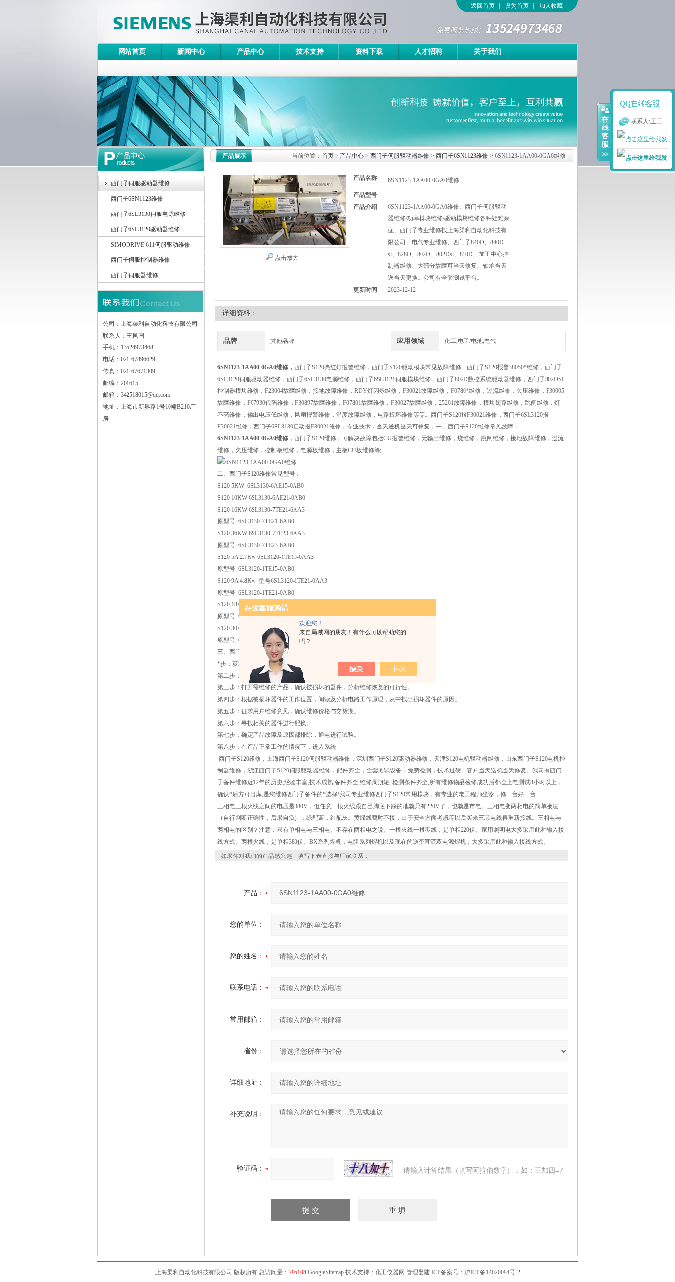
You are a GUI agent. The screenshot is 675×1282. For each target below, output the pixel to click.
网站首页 (132, 51)
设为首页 (517, 5)
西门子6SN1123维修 (137, 198)
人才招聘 (428, 51)
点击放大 (286, 258)
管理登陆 (418, 1272)
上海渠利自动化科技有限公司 (233, 21)
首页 (328, 155)
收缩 (604, 132)
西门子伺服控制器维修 (140, 259)
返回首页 (483, 5)
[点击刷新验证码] (368, 1168)
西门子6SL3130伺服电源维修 (148, 214)
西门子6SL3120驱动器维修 (145, 229)
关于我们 (488, 51)
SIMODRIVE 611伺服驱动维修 (150, 244)
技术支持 (310, 51)
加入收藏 (551, 5)
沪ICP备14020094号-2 (492, 1272)
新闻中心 (191, 51)
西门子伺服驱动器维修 (140, 183)
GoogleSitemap (326, 1272)
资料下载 (369, 51)
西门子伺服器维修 (134, 275)
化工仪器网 (390, 1272)
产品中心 (250, 51)
